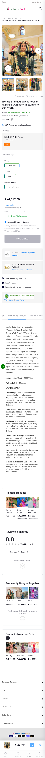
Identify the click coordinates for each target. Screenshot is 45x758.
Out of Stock (23, 239)
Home (4, 18)
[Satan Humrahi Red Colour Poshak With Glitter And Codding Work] (34, 647)
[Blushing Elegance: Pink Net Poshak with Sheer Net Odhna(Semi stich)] (11, 647)
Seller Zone (6, 715)
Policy (4, 690)
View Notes (8, 300)
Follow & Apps (7, 723)
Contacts (5, 698)
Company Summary (10, 682)
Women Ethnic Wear (14, 18)
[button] (7, 51)
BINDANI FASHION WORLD (19, 112)
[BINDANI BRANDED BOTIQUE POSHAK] (22, 647)
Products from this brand (22, 270)
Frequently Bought (17, 315)
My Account (6, 707)
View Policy (20, 300)
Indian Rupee (36, 2)
